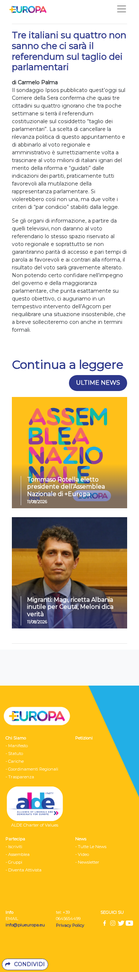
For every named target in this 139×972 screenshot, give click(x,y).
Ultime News (98, 382)
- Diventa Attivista (24, 870)
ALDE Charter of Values (34, 825)
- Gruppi (14, 862)
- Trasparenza (20, 776)
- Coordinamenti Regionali (32, 769)
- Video (82, 854)
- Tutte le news (90, 846)
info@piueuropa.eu (25, 924)
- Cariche (15, 761)
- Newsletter (87, 862)
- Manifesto (17, 745)
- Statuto (14, 753)
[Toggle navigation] (122, 9)
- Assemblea (18, 854)
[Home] (25, 8)
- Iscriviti (14, 846)
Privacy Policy (70, 925)
